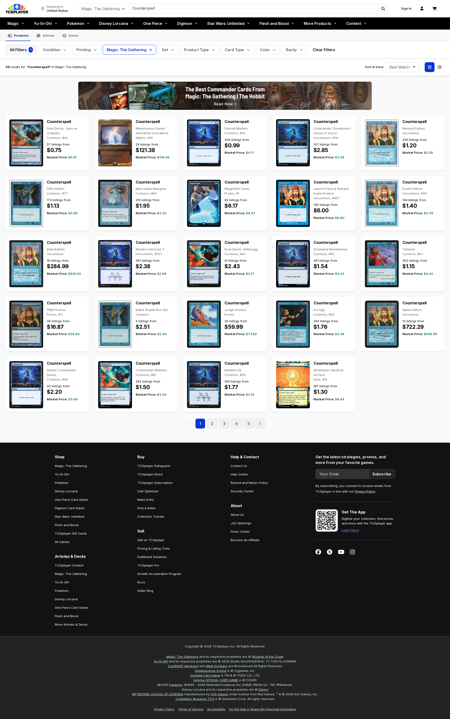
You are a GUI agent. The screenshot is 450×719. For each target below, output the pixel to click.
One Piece (152, 23)
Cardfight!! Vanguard (183, 666)
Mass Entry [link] (145, 499)
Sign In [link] (406, 8)
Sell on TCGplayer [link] (150, 540)
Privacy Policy (365, 491)
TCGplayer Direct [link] (150, 474)
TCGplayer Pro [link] (148, 565)
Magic (13, 23)
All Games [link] (62, 542)
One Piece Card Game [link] (71, 499)
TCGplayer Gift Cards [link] (71, 533)
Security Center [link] (242, 491)
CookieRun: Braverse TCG (195, 699)
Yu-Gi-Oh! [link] (62, 474)
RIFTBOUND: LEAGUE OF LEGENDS (157, 694)
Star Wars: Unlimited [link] (69, 516)
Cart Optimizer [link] (148, 491)
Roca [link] (141, 582)
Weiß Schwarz (216, 666)
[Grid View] (430, 67)
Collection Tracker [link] (151, 516)
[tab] (18, 36)
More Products (317, 23)
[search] (254, 8)
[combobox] (402, 67)
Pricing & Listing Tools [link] (153, 548)
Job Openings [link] (241, 523)
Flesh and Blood (274, 23)
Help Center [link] (239, 474)
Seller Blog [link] (145, 591)
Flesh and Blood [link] (67, 525)
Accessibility (216, 709)
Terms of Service (190, 709)
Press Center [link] (240, 531)
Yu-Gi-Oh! (43, 23)
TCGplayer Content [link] (69, 565)
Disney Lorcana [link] (66, 491)
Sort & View (374, 67)
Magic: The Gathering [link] (71, 466)
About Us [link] (237, 514)
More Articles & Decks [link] (71, 624)
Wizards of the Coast (267, 656)
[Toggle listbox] (414, 67)
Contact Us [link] (239, 466)
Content (353, 23)
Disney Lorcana (113, 23)
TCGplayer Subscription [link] (155, 483)
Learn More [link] (350, 530)
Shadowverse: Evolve (210, 671)
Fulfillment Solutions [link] (152, 557)
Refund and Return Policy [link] (249, 483)
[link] (17, 8)
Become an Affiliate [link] (245, 540)
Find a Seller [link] (146, 508)
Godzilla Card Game (205, 675)
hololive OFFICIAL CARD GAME (215, 680)
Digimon (184, 23)
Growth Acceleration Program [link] (159, 574)
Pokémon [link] (61, 483)
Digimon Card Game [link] (69, 508)
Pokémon (75, 23)
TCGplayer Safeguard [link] (153, 466)
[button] (383, 8)
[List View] (439, 67)
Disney (263, 689)
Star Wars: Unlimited (225, 23)
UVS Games (219, 694)
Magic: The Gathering (182, 656)
